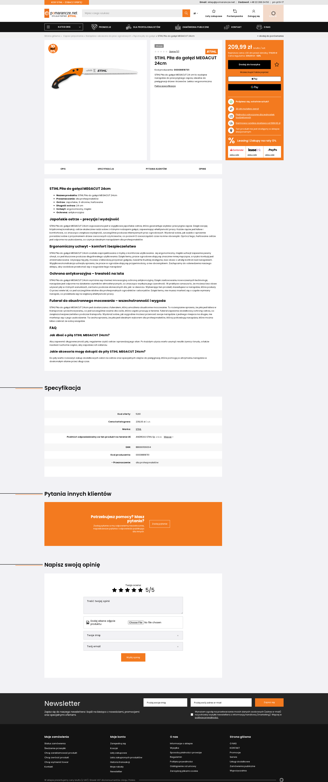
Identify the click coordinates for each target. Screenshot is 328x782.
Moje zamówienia (56, 737)
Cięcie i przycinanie (73, 36)
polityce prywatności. (206, 717)
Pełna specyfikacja (165, 86)
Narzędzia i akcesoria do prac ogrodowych (108, 36)
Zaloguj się (254, 16)
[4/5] (134, 590)
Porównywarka (235, 16)
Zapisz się (269, 702)
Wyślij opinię (133, 657)
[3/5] (127, 590)
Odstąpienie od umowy (183, 766)
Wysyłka (174, 748)
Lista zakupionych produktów (126, 757)
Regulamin (176, 757)
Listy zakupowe (213, 16)
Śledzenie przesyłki (55, 748)
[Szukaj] (186, 13)
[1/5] (114, 590)
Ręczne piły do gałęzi (144, 36)
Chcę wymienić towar (56, 762)
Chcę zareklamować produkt (60, 753)
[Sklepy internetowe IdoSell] (281, 780)
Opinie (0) (174, 51)
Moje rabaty (117, 766)
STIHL (138, 429)
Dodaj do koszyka (249, 64)
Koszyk (114, 748)
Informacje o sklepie (181, 743)
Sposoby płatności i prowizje (186, 752)
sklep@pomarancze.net (221, 2)
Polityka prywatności (181, 761)
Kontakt (48, 766)
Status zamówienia (55, 743)
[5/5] (140, 590)
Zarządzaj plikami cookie (184, 771)
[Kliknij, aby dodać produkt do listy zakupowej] (276, 64)
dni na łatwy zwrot (247, 108)
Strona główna (52, 36)
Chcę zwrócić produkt (56, 757)
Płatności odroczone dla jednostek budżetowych (255, 116)
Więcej (168, 436)
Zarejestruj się (118, 743)
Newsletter (62, 703)
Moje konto (118, 737)
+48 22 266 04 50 (259, 2)
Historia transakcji (120, 762)
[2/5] (121, 590)
